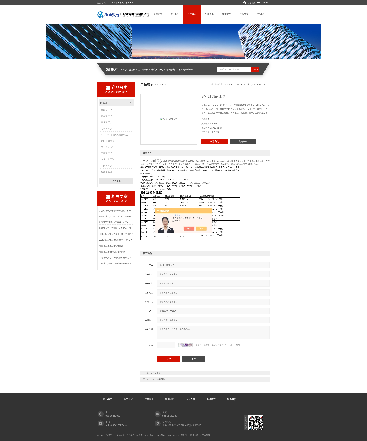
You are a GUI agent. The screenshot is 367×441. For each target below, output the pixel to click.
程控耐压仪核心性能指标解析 (112, 252)
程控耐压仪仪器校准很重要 (111, 246)
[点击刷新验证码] (185, 345)
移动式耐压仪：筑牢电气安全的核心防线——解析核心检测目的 (116, 216)
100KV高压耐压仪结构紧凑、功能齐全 (116, 240)
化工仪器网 (205, 435)
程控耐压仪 (106, 116)
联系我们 (261, 14)
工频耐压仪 (106, 153)
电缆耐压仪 (106, 128)
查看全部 (117, 181)
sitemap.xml (173, 435)
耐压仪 (103, 102)
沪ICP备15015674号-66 (155, 435)
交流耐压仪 (106, 171)
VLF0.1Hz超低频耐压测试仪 (114, 134)
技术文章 (226, 14)
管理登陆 (184, 435)
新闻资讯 (209, 14)
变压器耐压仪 (107, 159)
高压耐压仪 (106, 122)
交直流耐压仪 (107, 147)
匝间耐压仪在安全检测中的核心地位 (115, 263)
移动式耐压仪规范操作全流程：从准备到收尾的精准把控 (116, 210)
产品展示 (192, 14)
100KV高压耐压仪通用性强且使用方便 (116, 234)
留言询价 (243, 141)
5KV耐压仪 (155, 373)
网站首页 (157, 14)
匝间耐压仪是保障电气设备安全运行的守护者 (116, 257)
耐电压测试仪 (107, 141)
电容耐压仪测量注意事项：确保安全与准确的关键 (116, 222)
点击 (130, 102)
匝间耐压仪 (106, 165)
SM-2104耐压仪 (158, 379)
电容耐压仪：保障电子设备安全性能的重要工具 (116, 228)
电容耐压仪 (106, 110)
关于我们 (175, 14)
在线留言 (243, 14)
